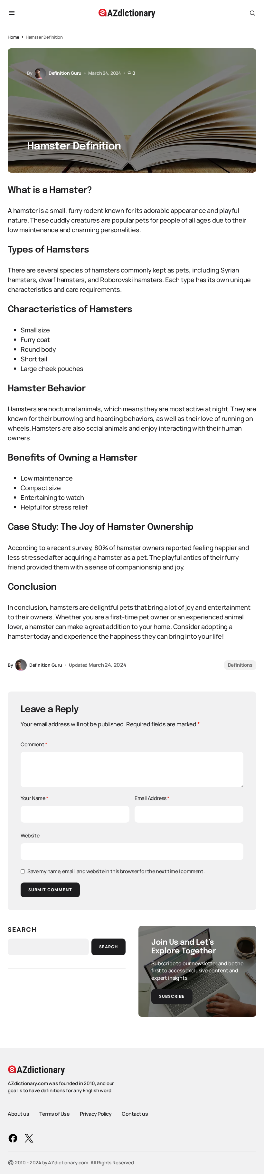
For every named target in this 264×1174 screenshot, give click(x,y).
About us (18, 1113)
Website (30, 835)
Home (13, 37)
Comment (34, 744)
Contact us (135, 1113)
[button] (11, 13)
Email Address (152, 798)
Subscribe (172, 996)
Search (22, 929)
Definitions (240, 665)
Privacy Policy (95, 1113)
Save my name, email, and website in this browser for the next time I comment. (115, 871)
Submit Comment (50, 889)
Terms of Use (54, 1113)
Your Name (34, 798)
